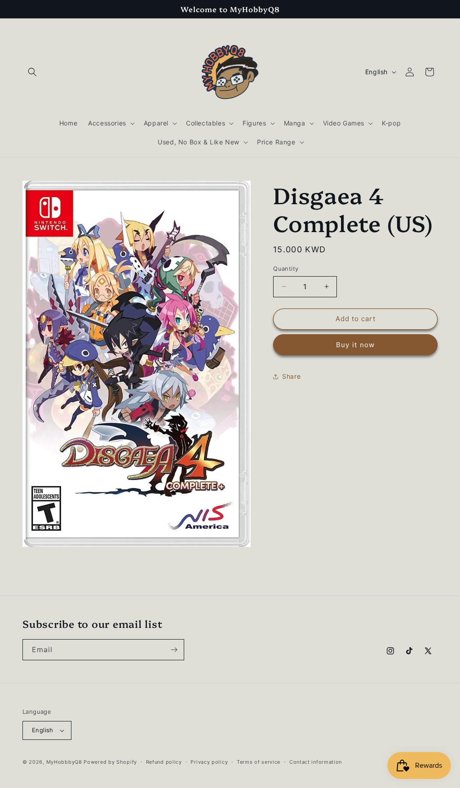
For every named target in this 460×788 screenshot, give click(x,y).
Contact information (315, 762)
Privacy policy (209, 762)
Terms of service (258, 762)
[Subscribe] (174, 649)
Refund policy (164, 762)
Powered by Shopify (110, 762)
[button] (32, 72)
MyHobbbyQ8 (64, 762)
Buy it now (355, 344)
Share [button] (291, 376)
